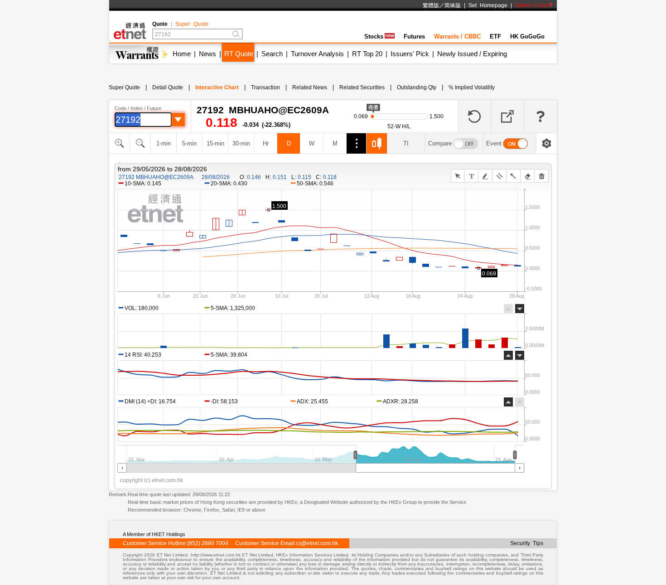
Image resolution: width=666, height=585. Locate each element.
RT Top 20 (367, 54)
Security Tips (526, 543)
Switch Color (531, 5)
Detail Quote (167, 87)
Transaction (265, 87)
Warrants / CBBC (457, 36)
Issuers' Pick (410, 54)
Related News (309, 87)
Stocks (373, 36)
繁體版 (431, 5)
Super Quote (191, 24)
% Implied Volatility (472, 87)
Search (272, 54)
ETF (495, 36)
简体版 (452, 5)
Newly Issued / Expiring (472, 54)
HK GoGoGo (527, 36)
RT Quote (238, 54)
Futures (414, 36)
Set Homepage (487, 5)
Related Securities (362, 87)
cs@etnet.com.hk (317, 543)
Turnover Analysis (317, 54)
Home (182, 54)
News (207, 54)
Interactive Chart (217, 87)
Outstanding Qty (416, 87)
